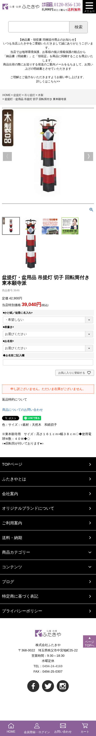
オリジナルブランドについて (28, 508)
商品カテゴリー (16, 552)
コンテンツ (12, 567)
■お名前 (9, 341)
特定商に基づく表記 (20, 596)
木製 (40, 95)
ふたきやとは (14, 479)
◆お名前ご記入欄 (13, 355)
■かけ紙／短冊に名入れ (18, 312)
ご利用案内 (12, 523)
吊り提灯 (29, 95)
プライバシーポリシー (22, 611)
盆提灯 (17, 95)
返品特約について (14, 399)
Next (88, 156)
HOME (6, 95)
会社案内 (10, 493)
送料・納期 (12, 537)
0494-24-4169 (52, 666)
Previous (7, 156)
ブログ (8, 581)
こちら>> (54, 81)
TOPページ (12, 464)
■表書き (9, 327)
